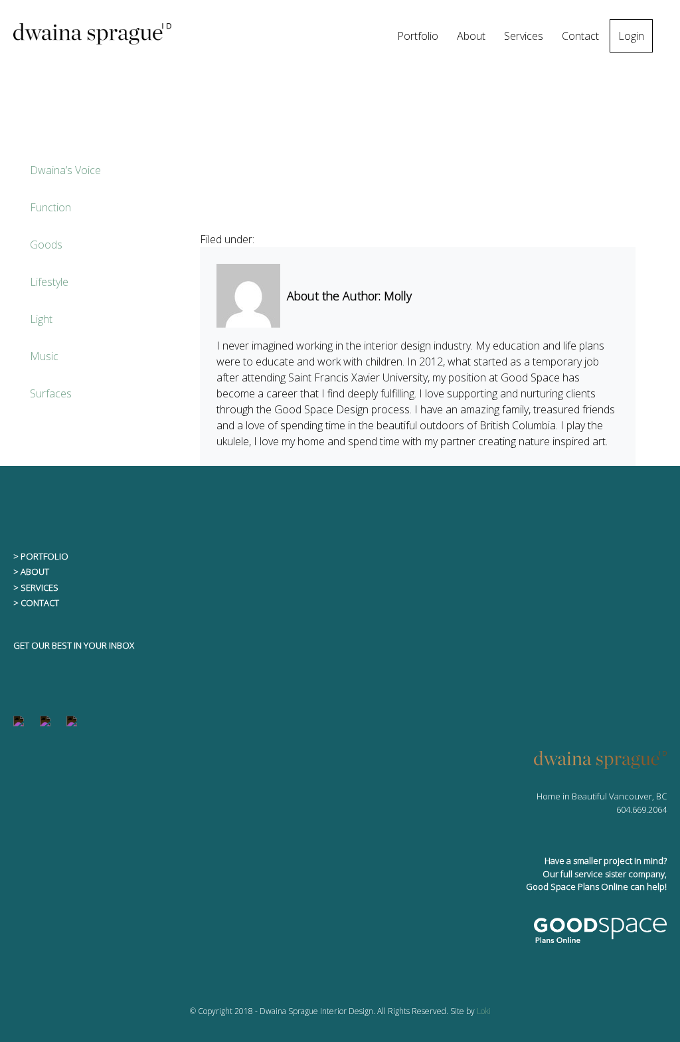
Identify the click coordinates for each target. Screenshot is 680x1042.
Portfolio (417, 36)
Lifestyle (49, 281)
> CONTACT (36, 603)
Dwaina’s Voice (65, 170)
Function (50, 207)
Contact (580, 36)
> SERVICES (35, 587)
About (471, 36)
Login (631, 36)
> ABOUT (31, 571)
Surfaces (51, 393)
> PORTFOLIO (40, 556)
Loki (484, 1011)
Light (41, 319)
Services (523, 36)
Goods (46, 244)
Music (44, 356)
